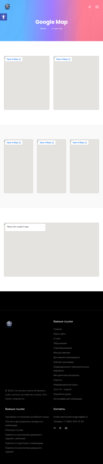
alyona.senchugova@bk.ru (74, 416)
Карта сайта (59, 333)
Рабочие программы (64, 362)
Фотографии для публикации (68, 398)
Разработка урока (62, 394)
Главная (58, 329)
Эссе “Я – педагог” (63, 389)
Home (43, 28)
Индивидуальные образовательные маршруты (71, 368)
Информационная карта (66, 384)
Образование (60, 343)
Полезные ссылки (14, 430)
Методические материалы (66, 375)
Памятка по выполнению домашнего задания (23, 449)
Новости (58, 380)
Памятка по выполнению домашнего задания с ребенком (23, 436)
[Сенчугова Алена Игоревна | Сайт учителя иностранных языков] (7, 6)
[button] (3, 16)
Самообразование (63, 348)
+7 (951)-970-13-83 (73, 421)
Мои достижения (62, 352)
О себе (57, 338)
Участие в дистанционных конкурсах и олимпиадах (24, 423)
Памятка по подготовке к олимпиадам (24, 443)
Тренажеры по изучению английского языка (27, 416)
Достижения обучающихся (67, 357)
